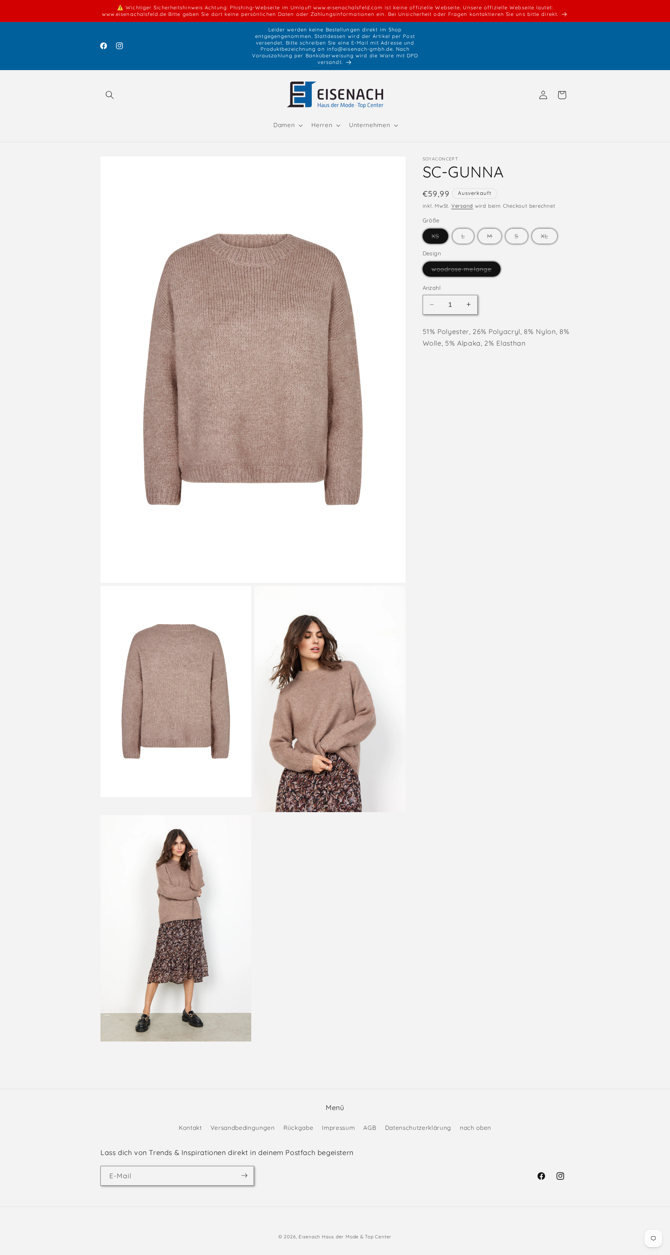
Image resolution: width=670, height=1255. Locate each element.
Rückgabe (298, 1127)
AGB (369, 1127)
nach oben (475, 1127)
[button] (109, 95)
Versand (462, 205)
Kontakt (190, 1127)
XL (549, 237)
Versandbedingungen (243, 1127)
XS (440, 237)
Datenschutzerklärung (418, 1127)
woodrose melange (466, 271)
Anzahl (432, 287)
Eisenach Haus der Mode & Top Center (345, 1237)
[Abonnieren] (244, 1175)
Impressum (338, 1127)
